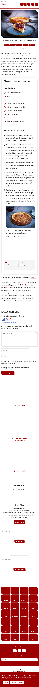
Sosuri (6, 639)
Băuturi (15, 593)
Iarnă (15, 608)
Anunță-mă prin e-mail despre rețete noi (16, 368)
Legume (33, 608)
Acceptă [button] (6, 682)
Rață (15, 631)
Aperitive (6, 593)
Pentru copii (19, 569)
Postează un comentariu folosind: (12, 316)
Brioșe (24, 593)
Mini (6, 616)
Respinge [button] (13, 682)
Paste (33, 616)
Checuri (6, 600)
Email (32, 4)
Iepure (24, 608)
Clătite (15, 600)
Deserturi (18, 45)
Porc (33, 624)
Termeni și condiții (19, 672)
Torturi (32, 45)
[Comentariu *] (19, 339)
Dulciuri (33, 600)
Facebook (25, 4)
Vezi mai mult (19, 522)
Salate (33, 631)
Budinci (33, 593)
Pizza (15, 624)
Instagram (28, 4)
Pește (5, 624)
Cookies (20, 682)
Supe (15, 639)
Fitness (25, 45)
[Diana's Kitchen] (4, 4)
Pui (6, 631)
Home (19, 669)
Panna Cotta (24, 616)
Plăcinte (24, 624)
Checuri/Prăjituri (9, 45)
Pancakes (15, 616)
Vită (33, 639)
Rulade (24, 631)
